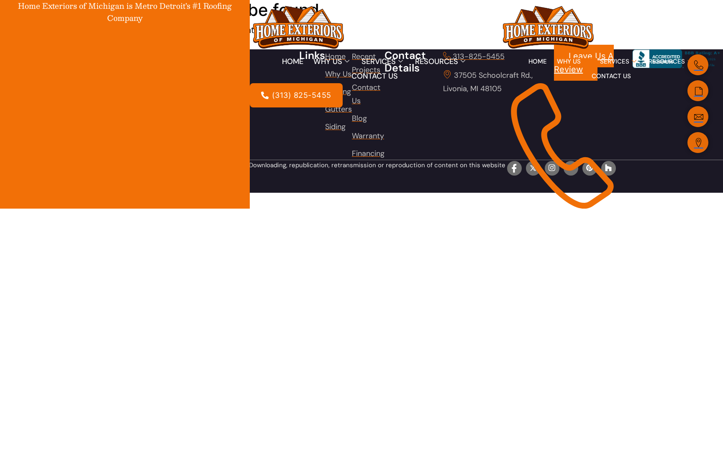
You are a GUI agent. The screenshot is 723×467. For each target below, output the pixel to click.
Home (292, 61)
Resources (436, 61)
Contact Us (374, 76)
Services (379, 61)
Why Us (327, 61)
